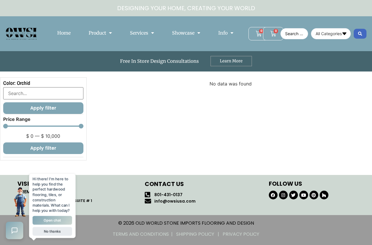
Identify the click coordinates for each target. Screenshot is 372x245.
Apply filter (43, 148)
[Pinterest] (314, 195)
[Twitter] (293, 195)
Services (139, 33)
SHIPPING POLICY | (199, 234)
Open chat (52, 220)
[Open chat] (14, 230)
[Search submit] (360, 34)
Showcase (183, 33)
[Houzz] (324, 195)
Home (64, 33)
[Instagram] (283, 195)
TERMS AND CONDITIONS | (144, 234)
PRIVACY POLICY (241, 234)
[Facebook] (273, 195)
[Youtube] (303, 195)
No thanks (52, 231)
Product (97, 33)
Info (223, 33)
